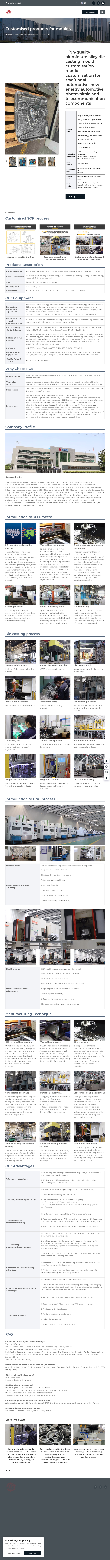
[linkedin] (103, 3)
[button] (6, 1470)
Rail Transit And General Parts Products (54, 1537)
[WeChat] (106, 772)
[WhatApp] (106, 766)
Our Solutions (10, 1512)
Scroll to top (101, 1553)
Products (18, 34)
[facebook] (93, 3)
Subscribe (97, 1532)
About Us (22, 1516)
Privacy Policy (62, 1553)
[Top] (106, 777)
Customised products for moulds (37, 34)
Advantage (23, 1512)
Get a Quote (90, 12)
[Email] (106, 760)
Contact (22, 1521)
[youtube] (98, 3)
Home (9, 34)
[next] (58, 161)
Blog (7, 1525)
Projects (8, 1516)
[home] (8, 12)
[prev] (6, 161)
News (7, 1521)
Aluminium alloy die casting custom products (39, 1511)
